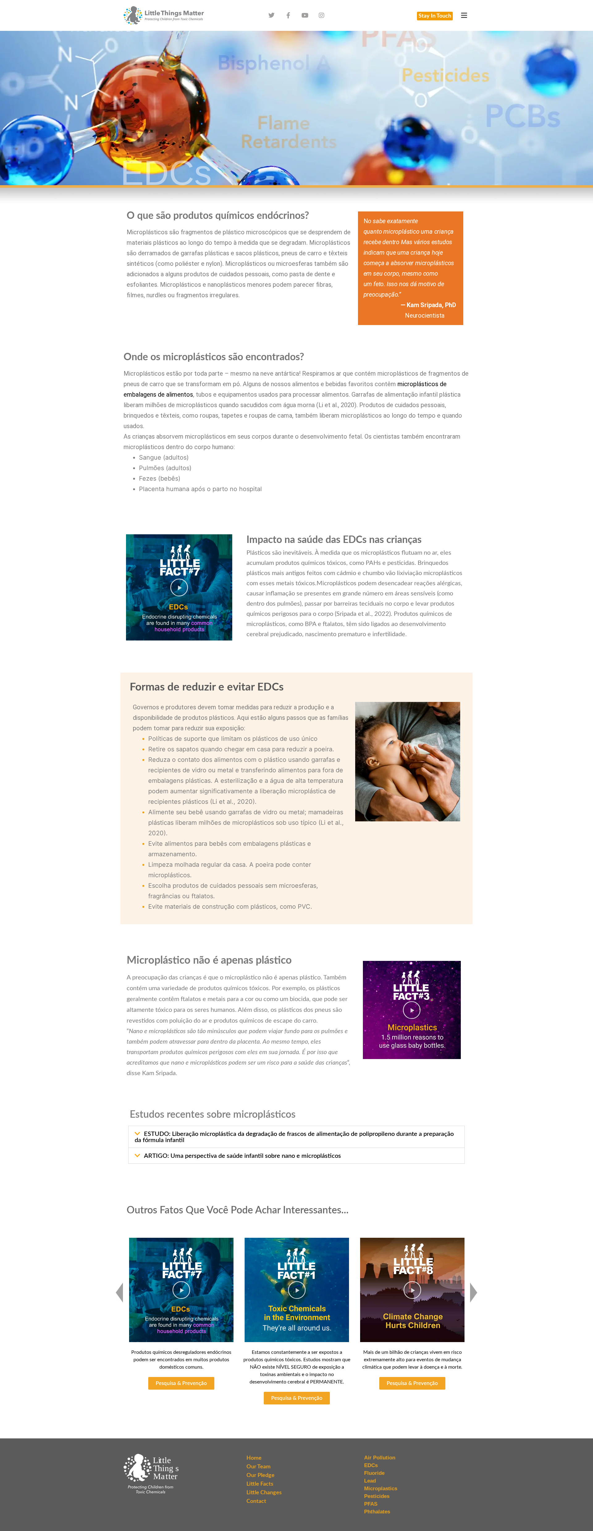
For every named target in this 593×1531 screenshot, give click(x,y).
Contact (256, 1501)
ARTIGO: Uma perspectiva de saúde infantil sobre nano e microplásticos (242, 1156)
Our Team (258, 1467)
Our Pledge (260, 1475)
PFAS (370, 1504)
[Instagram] (321, 15)
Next (473, 1293)
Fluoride (374, 1473)
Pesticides (376, 1496)
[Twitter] (271, 15)
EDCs (371, 1465)
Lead (370, 1481)
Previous (119, 1293)
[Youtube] (305, 15)
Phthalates (377, 1512)
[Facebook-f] (288, 15)
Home (254, 1458)
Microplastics (380, 1488)
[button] (464, 15)
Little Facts (259, 1484)
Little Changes (264, 1493)
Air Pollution (379, 1458)
